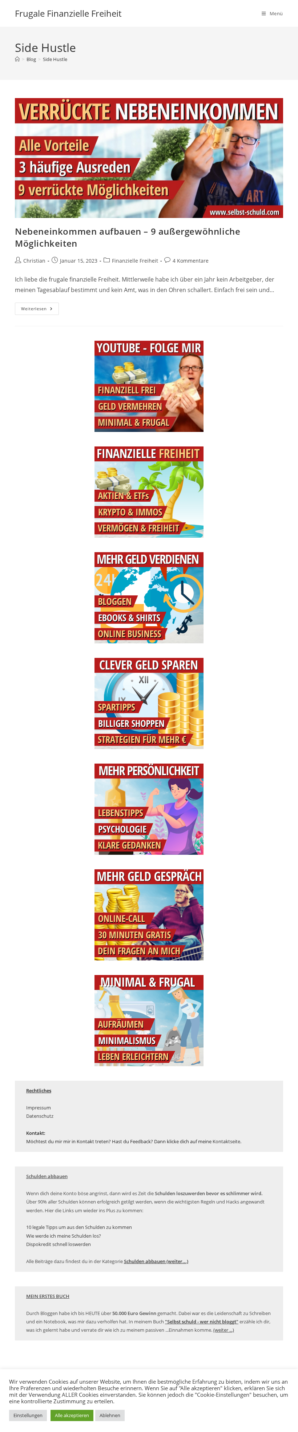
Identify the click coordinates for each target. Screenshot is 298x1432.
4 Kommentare (191, 260)
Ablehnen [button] (110, 1415)
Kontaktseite (226, 1141)
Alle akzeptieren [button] (72, 1415)
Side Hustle (55, 59)
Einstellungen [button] (28, 1415)
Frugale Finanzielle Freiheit (68, 13)
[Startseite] (17, 59)
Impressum (38, 1107)
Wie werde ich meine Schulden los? (63, 1236)
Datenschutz (39, 1116)
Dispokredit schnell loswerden (58, 1244)
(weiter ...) (223, 1330)
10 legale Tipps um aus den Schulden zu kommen (79, 1227)
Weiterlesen (40, 310)
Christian (34, 260)
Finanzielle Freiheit (135, 260)
